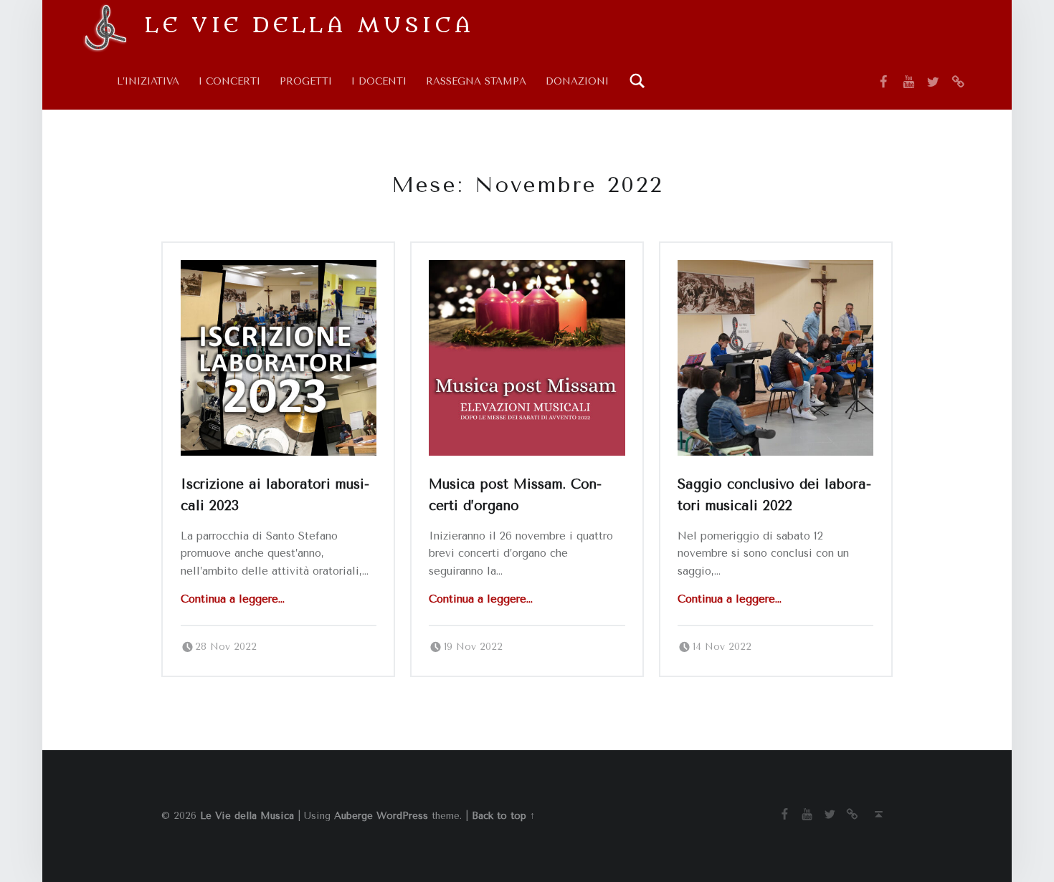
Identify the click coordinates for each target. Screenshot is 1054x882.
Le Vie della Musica (309, 25)
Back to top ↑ (503, 815)
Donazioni (577, 81)
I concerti (229, 81)
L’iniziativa (148, 81)
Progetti (306, 81)
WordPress (402, 815)
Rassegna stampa (476, 81)
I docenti (379, 81)
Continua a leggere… (233, 599)
